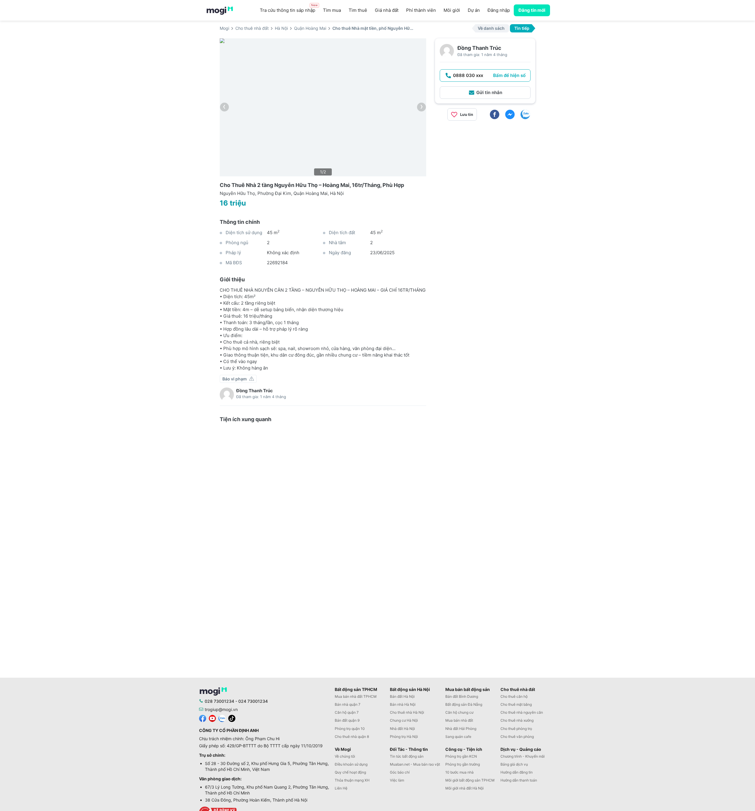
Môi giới (452, 10)
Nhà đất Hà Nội (402, 728)
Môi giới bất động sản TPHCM (470, 780)
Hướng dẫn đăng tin (516, 772)
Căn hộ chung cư (459, 712)
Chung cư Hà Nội (404, 720)
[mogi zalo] (222, 717)
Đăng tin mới (531, 10)
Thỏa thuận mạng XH (352, 780)
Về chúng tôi (345, 756)
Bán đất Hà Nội (402, 696)
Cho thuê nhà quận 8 (352, 736)
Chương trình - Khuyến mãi (522, 756)
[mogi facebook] (202, 717)
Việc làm (397, 780)
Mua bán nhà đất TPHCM (356, 696)
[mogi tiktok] (231, 717)
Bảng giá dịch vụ (514, 764)
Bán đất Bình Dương (461, 696)
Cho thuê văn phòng (517, 736)
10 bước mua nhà (459, 772)
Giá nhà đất (386, 10)
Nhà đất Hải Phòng (460, 728)
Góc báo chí (400, 772)
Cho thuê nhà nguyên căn (521, 712)
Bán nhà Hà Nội (403, 704)
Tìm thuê (358, 10)
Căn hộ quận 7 (347, 712)
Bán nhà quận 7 (347, 704)
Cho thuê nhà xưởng (517, 720)
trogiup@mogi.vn (221, 709)
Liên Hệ (341, 788)
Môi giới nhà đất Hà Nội (464, 788)
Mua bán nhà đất (459, 720)
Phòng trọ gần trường (462, 764)
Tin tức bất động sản (407, 756)
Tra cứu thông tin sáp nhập (289, 8)
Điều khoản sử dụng (351, 764)
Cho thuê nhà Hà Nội (407, 712)
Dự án (474, 10)
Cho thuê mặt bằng (516, 704)
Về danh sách (491, 28)
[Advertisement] (485, 166)
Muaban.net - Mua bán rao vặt (415, 764)
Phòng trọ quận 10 (350, 728)
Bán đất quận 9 (347, 720)
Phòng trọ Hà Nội (404, 736)
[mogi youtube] (212, 717)
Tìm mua (332, 10)
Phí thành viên (421, 10)
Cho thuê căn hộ (514, 696)
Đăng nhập (499, 10)
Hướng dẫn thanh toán (518, 780)
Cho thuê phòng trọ (516, 728)
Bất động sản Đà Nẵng (463, 704)
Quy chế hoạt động (350, 772)
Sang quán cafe (458, 736)
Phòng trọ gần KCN (461, 756)
